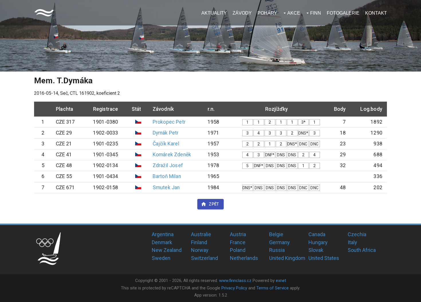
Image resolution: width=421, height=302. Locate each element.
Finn (315, 13)
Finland (199, 242)
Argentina (163, 234)
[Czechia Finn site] (44, 13)
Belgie (276, 234)
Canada (316, 234)
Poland (237, 250)
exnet (281, 280)
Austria (238, 234)
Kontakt (376, 13)
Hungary (318, 242)
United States (323, 258)
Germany (279, 242)
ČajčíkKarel (166, 144)
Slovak (315, 250)
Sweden (161, 258)
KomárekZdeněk (172, 154)
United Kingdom (287, 258)
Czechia (357, 234)
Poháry (267, 13)
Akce (293, 13)
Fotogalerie (343, 13)
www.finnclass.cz (235, 280)
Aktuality (214, 13)
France (237, 242)
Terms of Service (272, 288)
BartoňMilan (167, 176)
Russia (277, 250)
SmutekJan (166, 187)
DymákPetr (166, 133)
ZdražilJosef (168, 165)
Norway (199, 250)
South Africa (362, 250)
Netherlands (244, 258)
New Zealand (167, 250)
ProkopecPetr (169, 122)
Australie (201, 234)
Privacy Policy (234, 288)
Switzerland (204, 258)
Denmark (162, 242)
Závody (242, 13)
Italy (352, 242)
